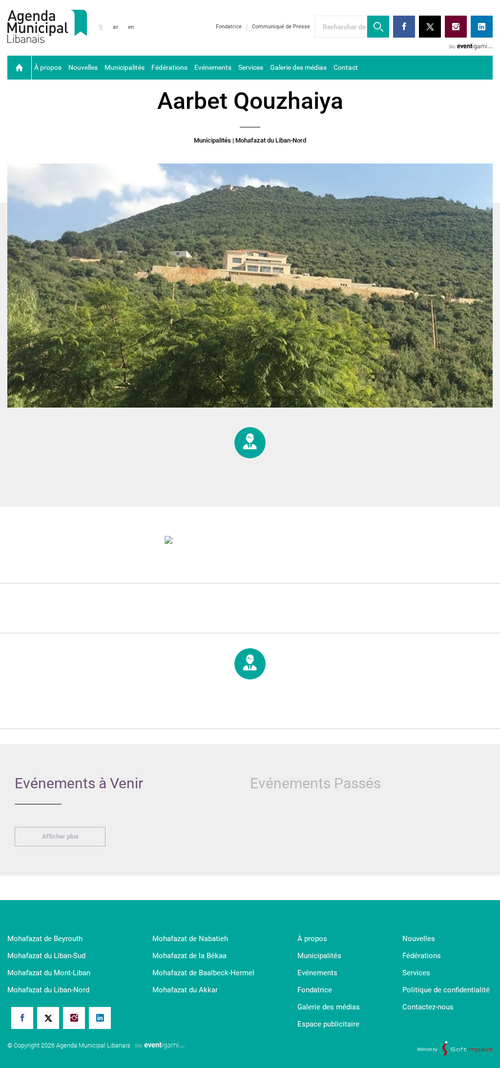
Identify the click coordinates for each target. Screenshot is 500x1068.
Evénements (212, 67)
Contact (345, 67)
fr (101, 26)
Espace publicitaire (328, 1024)
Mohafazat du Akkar (185, 990)
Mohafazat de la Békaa (189, 955)
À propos (48, 67)
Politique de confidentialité (446, 990)
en (131, 26)
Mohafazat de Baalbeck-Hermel (203, 972)
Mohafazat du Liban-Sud (46, 955)
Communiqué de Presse (281, 26)
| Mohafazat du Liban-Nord (269, 140)
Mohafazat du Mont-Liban (48, 972)
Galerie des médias (298, 67)
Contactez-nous (428, 1007)
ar (115, 26)
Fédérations (169, 67)
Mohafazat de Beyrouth (45, 938)
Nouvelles (83, 67)
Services (250, 67)
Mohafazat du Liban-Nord (48, 990)
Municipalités (124, 67)
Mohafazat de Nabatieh (190, 938)
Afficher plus (60, 836)
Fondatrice (229, 26)
